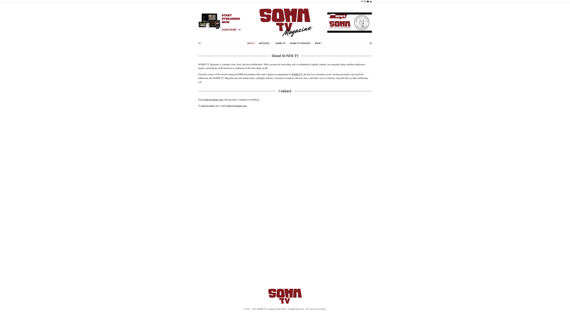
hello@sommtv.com (213, 99)
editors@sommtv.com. (236, 105)
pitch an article (208, 105)
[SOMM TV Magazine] (285, 22)
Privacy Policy (320, 308)
